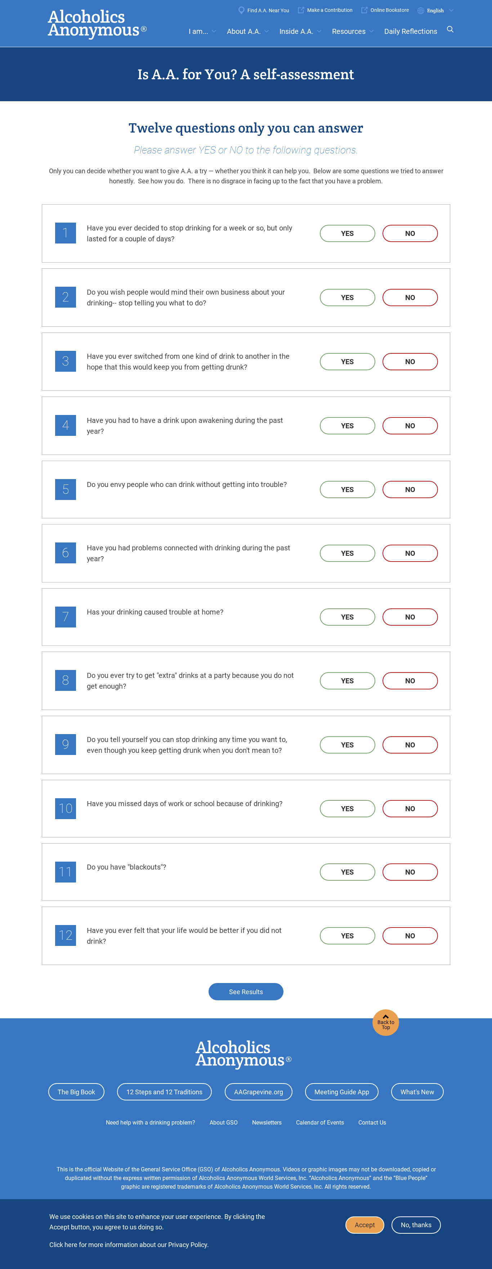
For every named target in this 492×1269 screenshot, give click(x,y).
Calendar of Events (320, 1122)
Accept (365, 1225)
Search (448, 34)
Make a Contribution (330, 10)
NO (410, 233)
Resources (349, 31)
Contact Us (372, 1122)
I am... (198, 31)
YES (347, 233)
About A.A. (244, 31)
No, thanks (416, 1225)
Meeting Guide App (341, 1092)
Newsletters (267, 1122)
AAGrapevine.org (258, 1092)
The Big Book (76, 1092)
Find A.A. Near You (268, 10)
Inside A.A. (296, 31)
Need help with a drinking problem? (150, 1122)
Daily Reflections (410, 31)
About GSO (224, 1122)
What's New (417, 1092)
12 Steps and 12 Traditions (164, 1092)
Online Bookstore (390, 10)
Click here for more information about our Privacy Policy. (129, 1244)
